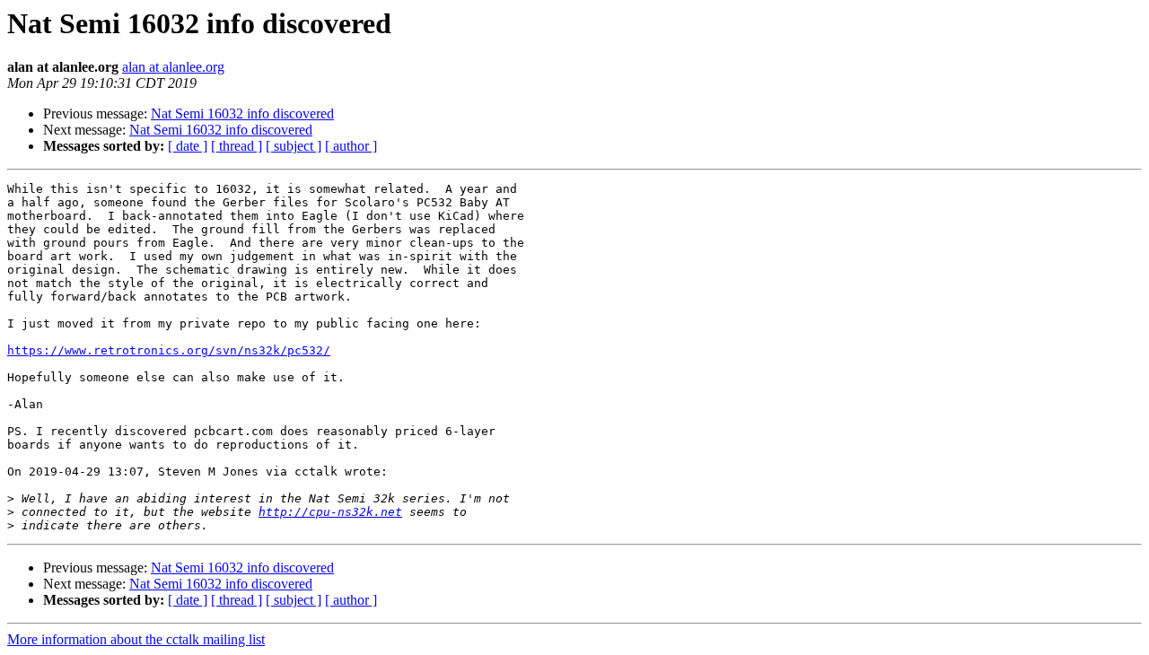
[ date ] (187, 145)
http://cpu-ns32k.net (330, 512)
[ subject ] (293, 145)
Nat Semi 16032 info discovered (242, 113)
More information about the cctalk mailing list (136, 639)
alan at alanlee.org (173, 66)
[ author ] (351, 145)
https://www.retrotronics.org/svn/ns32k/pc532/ (168, 350)
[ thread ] (236, 145)
